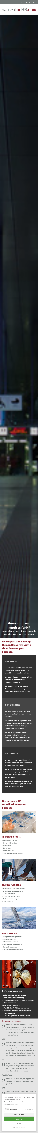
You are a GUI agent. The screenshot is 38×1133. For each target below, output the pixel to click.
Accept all (19, 1119)
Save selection (19, 1115)
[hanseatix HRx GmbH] (15, 10)
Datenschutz (16, 1128)
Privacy (23, 1128)
